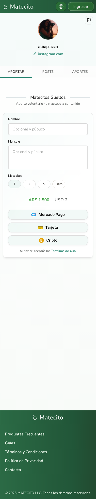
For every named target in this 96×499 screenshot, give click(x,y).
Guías (10, 443)
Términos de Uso (63, 251)
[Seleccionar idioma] (61, 6)
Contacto (13, 470)
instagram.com (50, 54)
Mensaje (14, 141)
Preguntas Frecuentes (25, 434)
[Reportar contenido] (89, 20)
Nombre (14, 119)
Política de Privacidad (24, 461)
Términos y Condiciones (26, 452)
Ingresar (80, 6)
